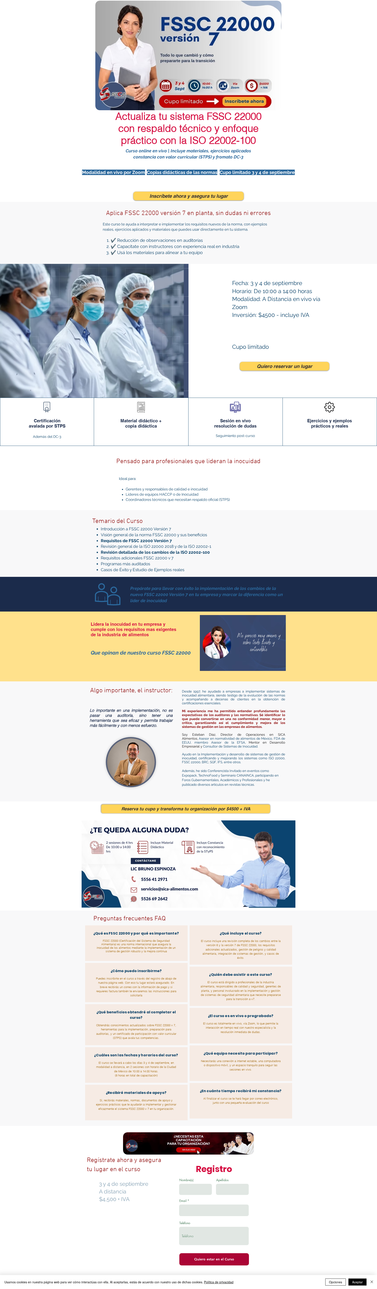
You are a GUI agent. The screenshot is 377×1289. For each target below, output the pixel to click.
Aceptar (357, 1282)
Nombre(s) (186, 1180)
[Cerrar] (371, 1282)
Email (183, 1200)
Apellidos (222, 1180)
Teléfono (184, 1223)
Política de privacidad (218, 1282)
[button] (243, 643)
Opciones (335, 1282)
